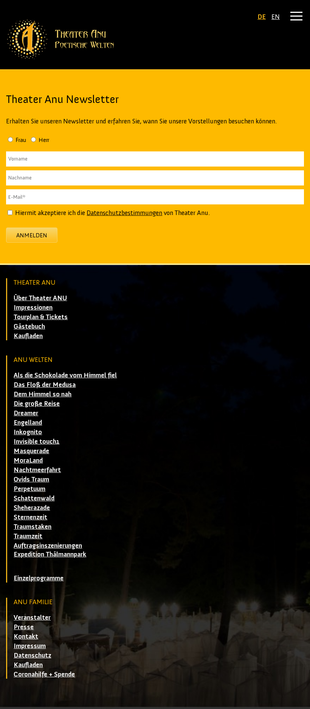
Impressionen (33, 307)
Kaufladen (28, 336)
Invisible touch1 (36, 441)
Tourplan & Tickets (41, 317)
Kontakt (26, 636)
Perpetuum (29, 489)
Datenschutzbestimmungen (124, 213)
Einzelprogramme (39, 578)
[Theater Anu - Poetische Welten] (155, 39)
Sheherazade (32, 507)
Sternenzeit (30, 517)
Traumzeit (28, 536)
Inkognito (28, 432)
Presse (24, 627)
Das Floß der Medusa (45, 384)
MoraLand (28, 460)
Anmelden (31, 235)
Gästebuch (29, 326)
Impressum (30, 646)
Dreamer (26, 413)
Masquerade (31, 451)
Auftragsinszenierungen (48, 545)
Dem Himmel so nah (42, 394)
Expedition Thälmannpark (50, 554)
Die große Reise (37, 403)
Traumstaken (32, 526)
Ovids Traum (31, 479)
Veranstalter (32, 617)
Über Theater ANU (40, 298)
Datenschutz (32, 655)
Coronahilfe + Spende (44, 674)
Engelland (28, 422)
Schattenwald (34, 498)
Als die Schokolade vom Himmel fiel (65, 375)
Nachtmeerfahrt (37, 470)
